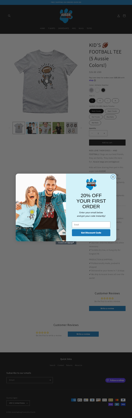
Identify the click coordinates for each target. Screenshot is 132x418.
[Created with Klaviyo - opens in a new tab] (66, 242)
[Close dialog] (113, 177)
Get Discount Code (91, 232)
